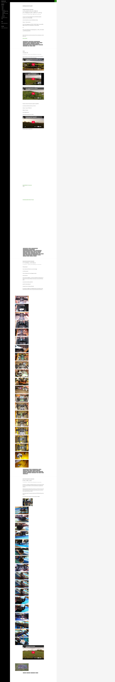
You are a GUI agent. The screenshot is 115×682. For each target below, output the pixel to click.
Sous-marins (3, 16)
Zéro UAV (3, 15)
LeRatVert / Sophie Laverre (4, 23)
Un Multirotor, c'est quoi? (4, 17)
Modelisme (24, 9)
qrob (39, 252)
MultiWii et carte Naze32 (29, 9)
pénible (37, 471)
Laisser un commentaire (37, 14)
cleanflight (25, 42)
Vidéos (2, 18)
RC (37, 472)
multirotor (37, 43)
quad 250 (24, 472)
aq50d (30, 248)
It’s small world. (29, 263)
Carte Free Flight (32, 249)
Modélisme (28, 43)
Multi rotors (32, 43)
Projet (3, 14)
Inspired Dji (3, 12)
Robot (40, 472)
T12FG (42, 472)
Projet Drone (41, 44)
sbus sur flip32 (25, 38)
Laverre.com (3, 1)
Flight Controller (33, 42)
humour (24, 470)
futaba (41, 42)
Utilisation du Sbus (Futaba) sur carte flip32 (32, 12)
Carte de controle (37, 41)
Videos (25, 53)
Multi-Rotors (25, 261)
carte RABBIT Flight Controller (27, 250)
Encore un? (27, 480)
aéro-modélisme (25, 41)
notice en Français (35, 44)
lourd (31, 470)
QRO (36, 252)
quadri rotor (29, 472)
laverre (33, 199)
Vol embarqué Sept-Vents (27, 199)
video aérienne (25, 473)
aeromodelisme (31, 41)
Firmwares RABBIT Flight (5, 11)
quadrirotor (34, 472)
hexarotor (28, 251)
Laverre (24, 43)
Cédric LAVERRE (30, 14)
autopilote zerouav (34, 248)
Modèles (35, 251)
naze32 (30, 44)
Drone (29, 42)
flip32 (38, 42)
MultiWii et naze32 (25, 44)
